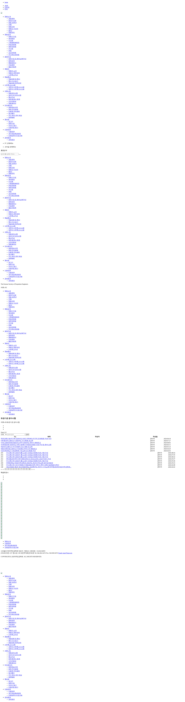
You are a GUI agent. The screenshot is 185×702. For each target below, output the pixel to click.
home (6, 2)
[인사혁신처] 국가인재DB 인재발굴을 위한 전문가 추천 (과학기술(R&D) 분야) (32, 465)
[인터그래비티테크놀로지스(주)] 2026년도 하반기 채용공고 (21, 442)
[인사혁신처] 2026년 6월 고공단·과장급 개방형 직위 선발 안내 (27, 457)
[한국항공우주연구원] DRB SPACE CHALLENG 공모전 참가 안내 (28, 459)
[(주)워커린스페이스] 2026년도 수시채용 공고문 (17, 440)
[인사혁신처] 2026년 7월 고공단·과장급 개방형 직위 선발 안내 (27, 455)
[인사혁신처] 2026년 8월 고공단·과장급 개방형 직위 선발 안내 (27, 453)
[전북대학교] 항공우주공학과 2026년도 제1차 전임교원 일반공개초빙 (29, 463)
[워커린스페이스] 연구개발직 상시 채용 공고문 (17, 447)
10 (29, 469)
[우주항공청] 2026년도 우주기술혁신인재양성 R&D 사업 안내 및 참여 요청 (26, 444)
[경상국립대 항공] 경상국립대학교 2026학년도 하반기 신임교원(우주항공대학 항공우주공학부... (38, 467)
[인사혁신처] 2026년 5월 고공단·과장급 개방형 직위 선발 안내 (27, 461)
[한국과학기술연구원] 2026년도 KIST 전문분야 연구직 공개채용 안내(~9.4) (26, 438)
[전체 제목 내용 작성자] (4, 434)
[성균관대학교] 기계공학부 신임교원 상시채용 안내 (18, 451)
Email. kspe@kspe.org (65, 553)
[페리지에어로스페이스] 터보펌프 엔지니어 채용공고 (19, 449)
